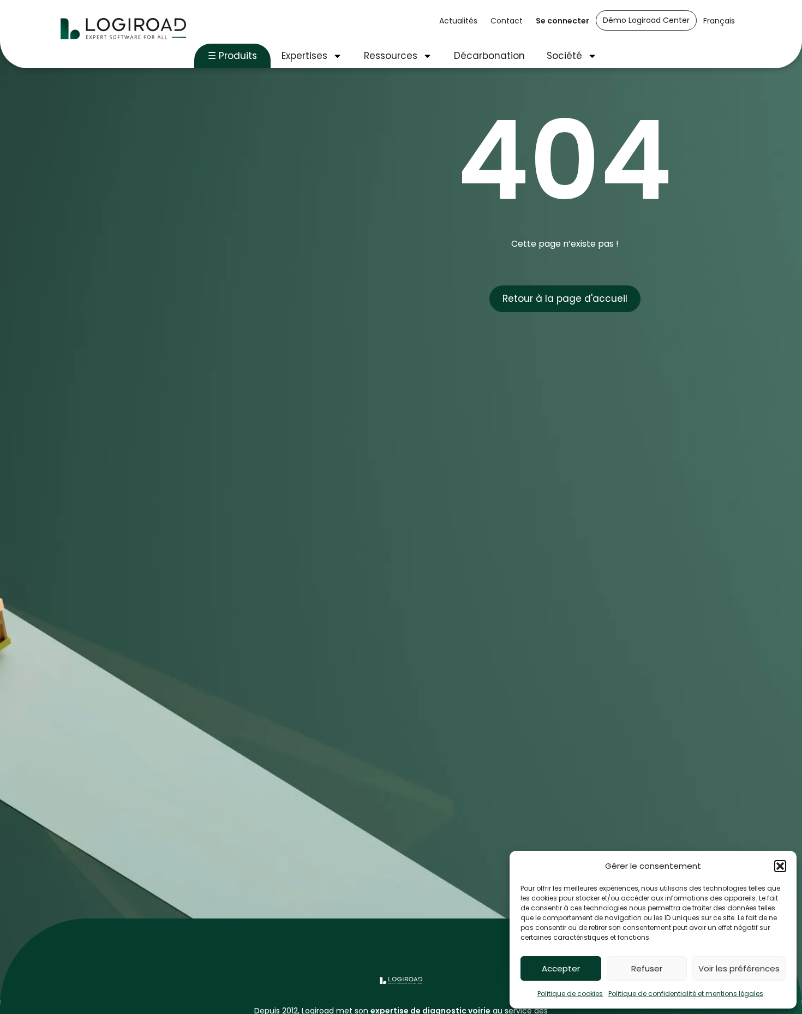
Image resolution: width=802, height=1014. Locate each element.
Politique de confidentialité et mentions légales (685, 993)
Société (564, 55)
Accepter (561, 968)
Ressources (390, 55)
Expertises (304, 55)
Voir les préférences (739, 968)
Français (719, 20)
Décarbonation (489, 55)
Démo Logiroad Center (646, 20)
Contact (506, 20)
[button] (780, 866)
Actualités (458, 20)
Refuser (646, 968)
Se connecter (562, 20)
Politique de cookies (570, 993)
